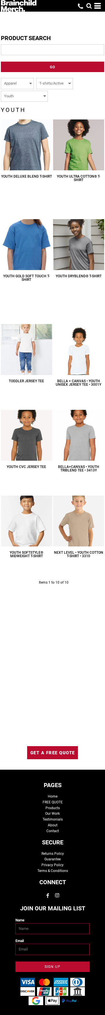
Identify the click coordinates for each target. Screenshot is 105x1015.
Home (52, 796)
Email (19, 941)
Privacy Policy (52, 865)
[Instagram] (57, 895)
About (52, 825)
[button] (89, 6)
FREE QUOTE (53, 802)
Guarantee (52, 859)
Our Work (52, 814)
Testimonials (53, 819)
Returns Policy (52, 854)
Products (53, 808)
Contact (52, 831)
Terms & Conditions (52, 871)
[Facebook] (48, 895)
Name (19, 920)
